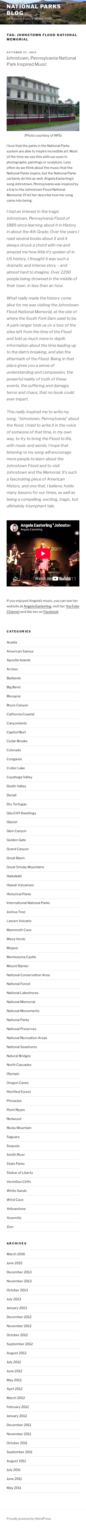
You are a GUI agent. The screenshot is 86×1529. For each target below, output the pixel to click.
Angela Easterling (37, 606)
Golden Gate (16, 840)
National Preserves (21, 1029)
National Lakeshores (23, 993)
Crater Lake (16, 768)
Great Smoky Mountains (25, 867)
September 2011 (19, 1452)
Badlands (14, 678)
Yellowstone (16, 1209)
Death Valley (16, 786)
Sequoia (13, 1146)
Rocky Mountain (19, 1128)
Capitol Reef (16, 732)
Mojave (12, 948)
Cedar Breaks (17, 741)
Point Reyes (16, 1110)
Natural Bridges (19, 1056)
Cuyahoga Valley (19, 777)
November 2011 (19, 1434)
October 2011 (17, 1443)
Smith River (16, 1155)
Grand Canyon (18, 849)
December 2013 (19, 1272)
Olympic (13, 1074)
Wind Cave (15, 1200)
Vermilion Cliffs (19, 1182)
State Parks (16, 1164)
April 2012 (14, 1389)
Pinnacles (14, 1101)
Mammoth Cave (19, 930)
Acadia (12, 642)
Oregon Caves (18, 1083)
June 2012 (14, 1371)
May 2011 (14, 1488)
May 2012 (14, 1380)
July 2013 (14, 1299)
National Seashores (22, 1047)
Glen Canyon (16, 831)
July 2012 (14, 1362)
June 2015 (14, 1263)
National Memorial (21, 1002)
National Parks (18, 1020)
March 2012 (16, 1398)
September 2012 (20, 1344)
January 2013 (17, 1308)
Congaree (14, 759)
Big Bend (14, 687)
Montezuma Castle (21, 957)
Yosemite (14, 1218)
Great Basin (16, 858)
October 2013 (17, 1290)
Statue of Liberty (20, 1173)
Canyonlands (17, 723)
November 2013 (19, 1281)
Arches (12, 669)
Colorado (14, 750)
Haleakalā (14, 876)
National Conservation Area (28, 975)
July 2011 (14, 1470)
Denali (12, 795)
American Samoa (20, 651)
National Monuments (23, 1011)
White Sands (17, 1191)
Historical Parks (19, 894)
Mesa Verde (16, 939)
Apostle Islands (19, 660)
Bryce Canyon (17, 705)
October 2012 (17, 1335)
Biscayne (14, 696)
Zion (10, 1227)
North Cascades (19, 1065)
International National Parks (28, 903)
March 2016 (16, 1254)
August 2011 (16, 1461)
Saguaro (13, 1137)
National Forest (18, 984)
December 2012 (19, 1317)
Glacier (12, 822)
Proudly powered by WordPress (29, 1518)
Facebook (50, 612)
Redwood (14, 1119)
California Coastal (20, 714)
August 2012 (16, 1353)
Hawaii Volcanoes (20, 885)
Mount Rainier (18, 966)
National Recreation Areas (27, 1038)
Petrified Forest (19, 1092)
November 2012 (19, 1326)
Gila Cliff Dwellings (21, 813)
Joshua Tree (16, 912)
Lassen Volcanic (19, 921)
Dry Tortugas (17, 804)
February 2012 (18, 1407)
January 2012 (17, 1416)
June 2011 (14, 1479)
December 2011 (19, 1425)
